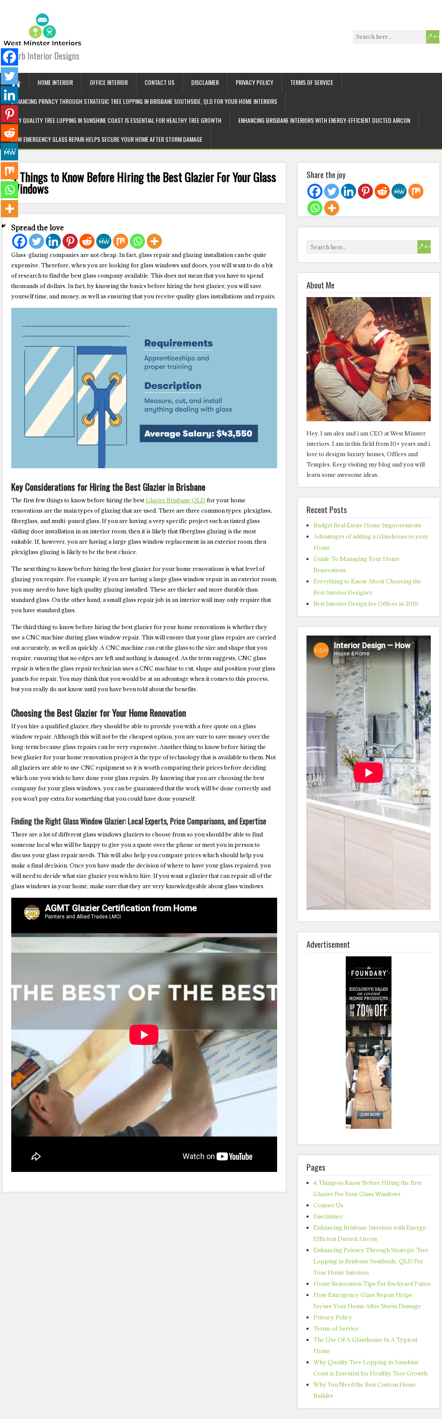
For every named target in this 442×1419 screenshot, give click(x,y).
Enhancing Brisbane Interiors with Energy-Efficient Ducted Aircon (324, 120)
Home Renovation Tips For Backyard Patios (372, 1283)
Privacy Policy (254, 82)
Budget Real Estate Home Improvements (367, 525)
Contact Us (159, 82)
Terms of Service (311, 82)
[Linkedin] (53, 241)
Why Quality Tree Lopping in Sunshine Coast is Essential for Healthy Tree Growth (116, 120)
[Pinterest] (70, 241)
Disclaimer (205, 82)
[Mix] (120, 241)
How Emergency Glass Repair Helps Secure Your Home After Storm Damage (106, 139)
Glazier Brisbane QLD (175, 500)
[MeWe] (103, 241)
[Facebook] (19, 241)
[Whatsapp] (137, 241)
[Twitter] (36, 241)
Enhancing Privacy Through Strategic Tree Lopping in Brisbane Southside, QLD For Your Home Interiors (144, 101)
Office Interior (109, 82)
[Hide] (3, 225)
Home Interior (55, 82)
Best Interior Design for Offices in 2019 (365, 604)
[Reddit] (87, 241)
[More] (154, 241)
